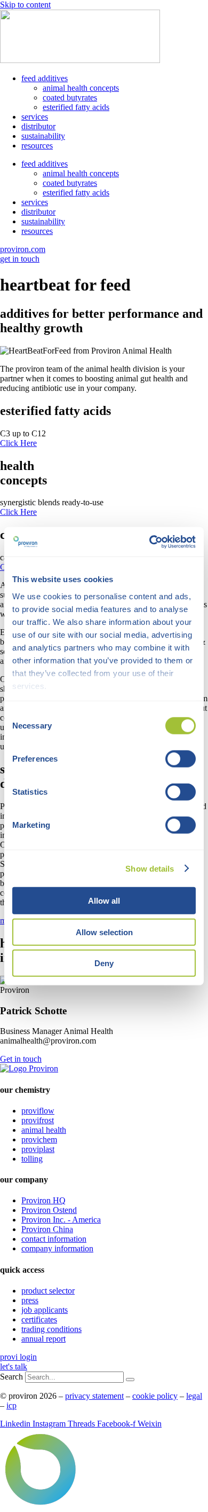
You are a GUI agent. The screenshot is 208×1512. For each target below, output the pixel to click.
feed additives (44, 78)
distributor (38, 126)
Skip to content (25, 4)
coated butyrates (70, 97)
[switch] (180, 758)
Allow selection (104, 931)
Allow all (104, 900)
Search (11, 1376)
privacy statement (94, 1395)
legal (194, 1395)
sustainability (43, 135)
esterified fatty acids (76, 107)
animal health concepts (81, 87)
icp (11, 1405)
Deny (104, 963)
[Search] (130, 1379)
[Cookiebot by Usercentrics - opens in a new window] (149, 542)
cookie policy (155, 1395)
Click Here (18, 443)
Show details (149, 868)
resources (37, 145)
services (34, 116)
